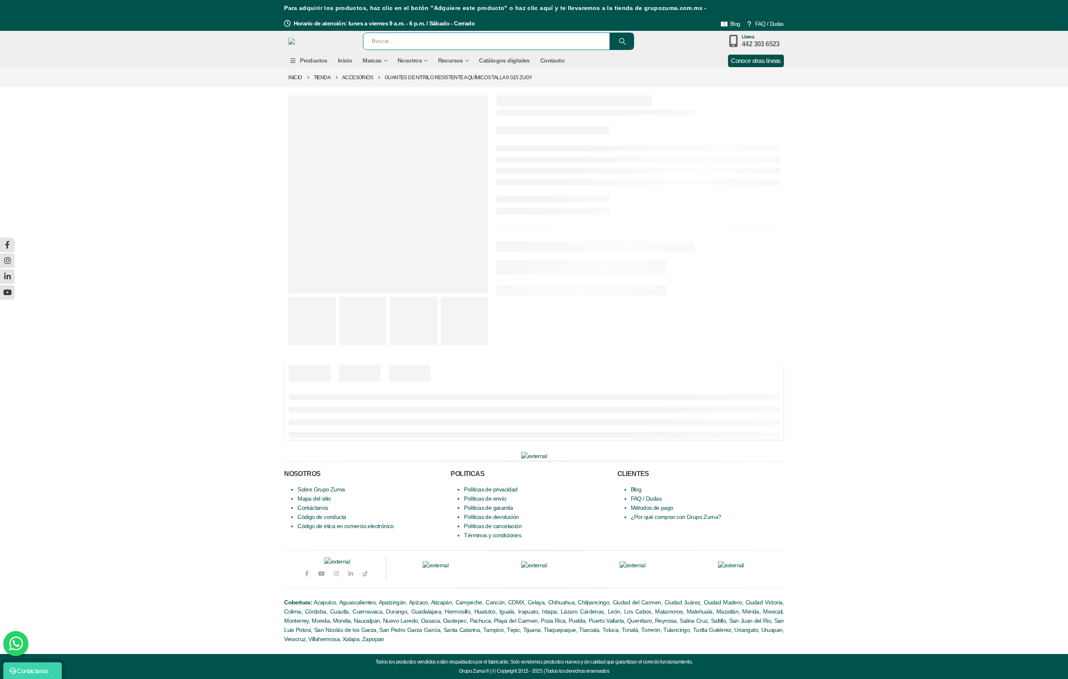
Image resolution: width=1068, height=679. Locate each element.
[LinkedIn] (350, 573)
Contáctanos (312, 508)
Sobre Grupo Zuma (321, 489)
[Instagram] (336, 573)
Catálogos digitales (504, 60)
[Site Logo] (318, 41)
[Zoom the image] (435, 565)
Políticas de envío (485, 499)
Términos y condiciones (492, 535)
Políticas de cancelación (492, 526)
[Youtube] (321, 573)
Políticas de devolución (491, 517)
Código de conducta (321, 517)
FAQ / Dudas (769, 24)
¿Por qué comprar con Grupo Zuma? (676, 517)
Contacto (552, 60)
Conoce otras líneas (756, 60)
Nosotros (410, 60)
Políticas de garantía (488, 508)
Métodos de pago (652, 508)
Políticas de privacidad (490, 489)
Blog (735, 24)
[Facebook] (306, 573)
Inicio (345, 60)
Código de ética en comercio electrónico (345, 526)
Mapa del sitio (314, 499)
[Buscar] (622, 41)
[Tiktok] (365, 573)
